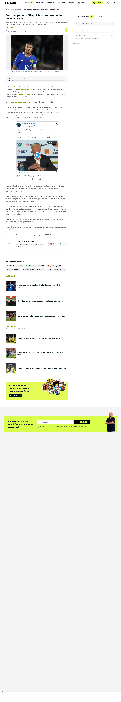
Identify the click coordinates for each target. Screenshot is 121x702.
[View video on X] (37, 155)
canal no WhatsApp (18, 102)
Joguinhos (80, 3)
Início (7, 9)
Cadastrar (96, 38)
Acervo (28, 3)
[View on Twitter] (57, 125)
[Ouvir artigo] (9, 79)
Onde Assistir (51, 3)
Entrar (90, 38)
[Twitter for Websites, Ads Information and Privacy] (56, 172)
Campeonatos (62, 3)
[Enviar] (111, 35)
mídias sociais (60, 235)
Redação (11, 28)
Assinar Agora (15, 395)
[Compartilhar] (66, 30)
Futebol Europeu (16, 9)
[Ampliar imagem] (37, 52)
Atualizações (40, 3)
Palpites (71, 3)
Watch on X (52, 142)
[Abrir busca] (114, 3)
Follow (36, 126)
